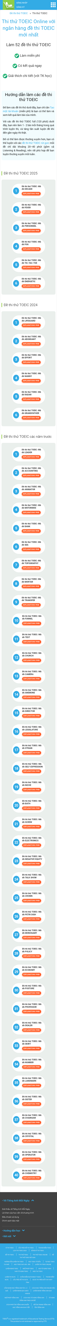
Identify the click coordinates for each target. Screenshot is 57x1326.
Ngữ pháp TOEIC (28, 1268)
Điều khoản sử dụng (10, 1217)
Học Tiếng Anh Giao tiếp (21, 1307)
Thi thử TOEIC (23, 1254)
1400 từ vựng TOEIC (21, 1271)
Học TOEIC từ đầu (34, 1261)
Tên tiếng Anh (39, 1307)
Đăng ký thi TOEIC (37, 1250)
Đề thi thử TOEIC (19, 13)
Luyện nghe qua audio (21, 1290)
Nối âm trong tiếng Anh (42, 1304)
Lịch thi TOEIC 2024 (20, 1250)
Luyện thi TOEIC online (43, 1264)
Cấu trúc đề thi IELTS (20, 1279)
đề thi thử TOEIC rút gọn (35, 142)
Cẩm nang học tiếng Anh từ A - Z (15, 1288)
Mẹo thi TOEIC (38, 1271)
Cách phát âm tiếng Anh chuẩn (17, 1304)
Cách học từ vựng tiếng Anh (34, 1297)
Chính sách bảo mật (10, 1221)
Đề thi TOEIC (9, 1254)
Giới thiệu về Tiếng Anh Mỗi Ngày (16, 1209)
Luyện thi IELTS (10, 1277)
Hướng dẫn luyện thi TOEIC (14, 1261)
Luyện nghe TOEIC (12, 1268)
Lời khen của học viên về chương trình (18, 1213)
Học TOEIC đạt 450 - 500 (22, 1264)
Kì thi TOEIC (10, 1248)
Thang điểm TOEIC (44, 1248)
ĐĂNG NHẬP (21, 3)
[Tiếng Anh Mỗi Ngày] (8, 5)
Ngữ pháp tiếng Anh (12, 1297)
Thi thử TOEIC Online (40, 1254)
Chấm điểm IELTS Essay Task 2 (30, 1277)
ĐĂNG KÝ (20, 7)
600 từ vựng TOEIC (44, 1268)
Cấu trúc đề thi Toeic (26, 1248)
